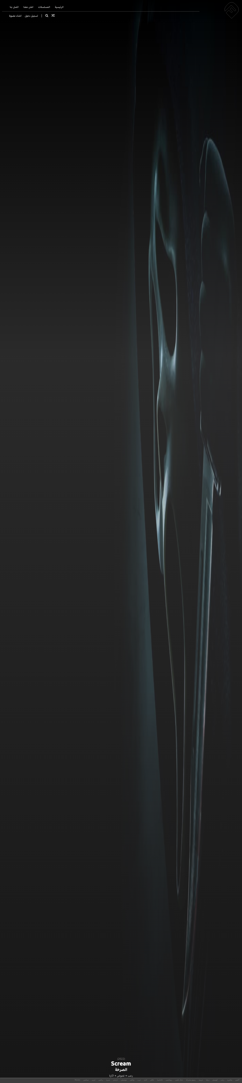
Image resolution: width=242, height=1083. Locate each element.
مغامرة (229, 1080)
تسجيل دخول (31, 16)
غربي (93, 1080)
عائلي (152, 1080)
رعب (130, 1075)
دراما (207, 1080)
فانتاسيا (160, 1080)
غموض (121, 1075)
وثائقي (132, 1080)
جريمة (201, 1080)
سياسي (86, 1080)
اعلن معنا (28, 7)
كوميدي (215, 1080)
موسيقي (124, 1080)
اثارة (111, 1075)
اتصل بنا (14, 7)
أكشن (237, 1080)
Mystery (77, 1080)
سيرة (108, 1080)
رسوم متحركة (191, 1080)
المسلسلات (44, 7)
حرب (139, 1080)
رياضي (100, 1080)
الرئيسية (59, 7)
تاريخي (115, 1080)
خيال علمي (179, 1080)
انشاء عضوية (15, 16)
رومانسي (169, 1080)
